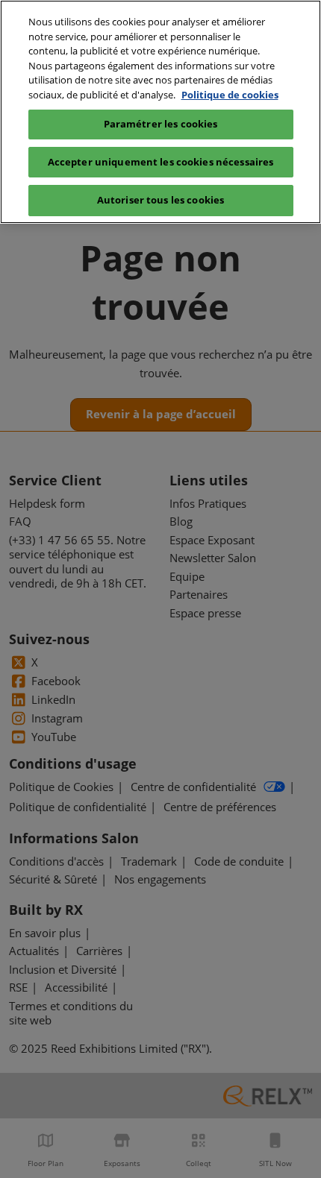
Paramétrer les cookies (161, 123)
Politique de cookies (229, 94)
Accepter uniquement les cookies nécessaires (161, 161)
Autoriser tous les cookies (160, 200)
